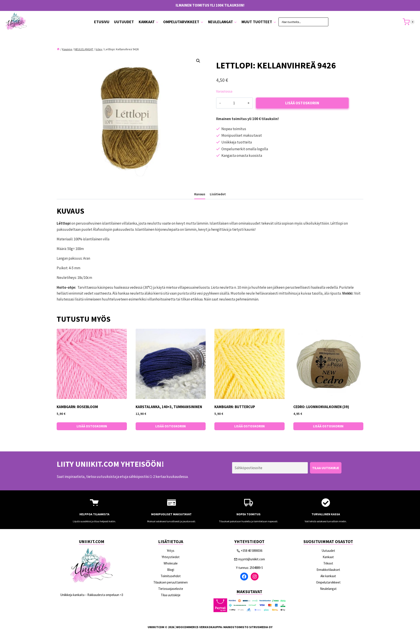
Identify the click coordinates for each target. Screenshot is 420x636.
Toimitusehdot (171, 576)
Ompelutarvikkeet (328, 582)
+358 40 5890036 (251, 551)
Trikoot (328, 563)
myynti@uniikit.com (251, 559)
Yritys (170, 551)
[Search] (322, 21)
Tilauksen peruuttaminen (170, 582)
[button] (198, 61)
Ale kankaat (328, 576)
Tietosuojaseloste (170, 589)
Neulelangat (328, 589)
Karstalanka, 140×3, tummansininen (169, 406)
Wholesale (171, 563)
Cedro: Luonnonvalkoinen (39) (321, 406)
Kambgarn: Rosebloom (77, 406)
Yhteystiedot (171, 557)
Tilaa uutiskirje (170, 595)
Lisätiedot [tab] (218, 194)
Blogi (170, 570)
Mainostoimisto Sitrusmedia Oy (248, 627)
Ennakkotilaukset (328, 570)
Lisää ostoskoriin (302, 103)
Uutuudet (124, 21)
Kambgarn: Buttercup (234, 406)
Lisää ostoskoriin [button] (92, 426)
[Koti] (58, 49)
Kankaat (328, 557)
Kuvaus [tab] (199, 194)
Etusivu (101, 21)
